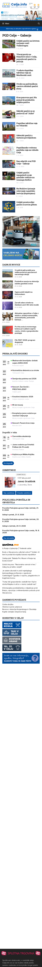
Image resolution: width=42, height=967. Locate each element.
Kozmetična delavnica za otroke (25, 370)
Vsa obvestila (9, 538)
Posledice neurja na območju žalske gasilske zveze (27, 282)
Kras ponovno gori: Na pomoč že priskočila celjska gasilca (26, 100)
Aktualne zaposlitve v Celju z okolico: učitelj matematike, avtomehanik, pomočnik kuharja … (27, 316)
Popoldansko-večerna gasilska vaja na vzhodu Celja (27, 150)
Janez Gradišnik (26, 481)
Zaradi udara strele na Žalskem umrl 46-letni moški (27, 304)
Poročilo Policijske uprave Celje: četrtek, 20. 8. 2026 (20, 520)
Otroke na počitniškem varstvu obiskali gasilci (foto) (27, 86)
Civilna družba (7, 604)
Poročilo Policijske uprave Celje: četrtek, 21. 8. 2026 (20, 509)
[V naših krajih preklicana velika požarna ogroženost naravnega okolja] (7, 273)
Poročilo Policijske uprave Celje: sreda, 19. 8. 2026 (21, 531)
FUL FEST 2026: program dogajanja (25, 341)
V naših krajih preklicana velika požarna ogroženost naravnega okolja (26, 272)
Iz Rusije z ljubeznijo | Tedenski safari (16, 548)
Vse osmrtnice (9, 493)
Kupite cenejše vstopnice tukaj (14, 612)
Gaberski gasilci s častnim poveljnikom (26, 136)
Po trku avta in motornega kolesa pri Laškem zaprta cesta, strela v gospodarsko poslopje (26, 330)
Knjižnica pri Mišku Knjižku (23, 454)
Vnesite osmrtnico (24, 493)
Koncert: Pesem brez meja (23, 423)
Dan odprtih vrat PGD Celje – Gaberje (26, 162)
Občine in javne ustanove (12, 607)
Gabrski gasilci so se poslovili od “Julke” (25, 112)
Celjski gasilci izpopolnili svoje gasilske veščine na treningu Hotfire (25, 176)
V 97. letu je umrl (24, 478)
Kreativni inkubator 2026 (22, 397)
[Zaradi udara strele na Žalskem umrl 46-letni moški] (7, 306)
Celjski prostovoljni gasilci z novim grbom (26, 203)
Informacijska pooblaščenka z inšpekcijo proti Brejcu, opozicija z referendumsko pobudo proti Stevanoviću (21, 590)
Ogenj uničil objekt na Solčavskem (23, 293)
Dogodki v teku (9, 432)
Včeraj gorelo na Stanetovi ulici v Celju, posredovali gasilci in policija (26, 58)
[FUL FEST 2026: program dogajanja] (7, 343)
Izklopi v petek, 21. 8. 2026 (13, 515)
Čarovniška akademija (21, 436)
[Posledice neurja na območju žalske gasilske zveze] (7, 284)
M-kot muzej (17, 405)
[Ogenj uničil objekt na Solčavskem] (7, 295)
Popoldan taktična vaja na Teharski (26, 124)
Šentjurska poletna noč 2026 (24, 379)
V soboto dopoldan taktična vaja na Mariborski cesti (24, 72)
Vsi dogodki (8, 463)
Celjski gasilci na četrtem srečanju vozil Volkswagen (27, 43)
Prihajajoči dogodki (15, 353)
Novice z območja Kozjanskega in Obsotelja (19, 609)
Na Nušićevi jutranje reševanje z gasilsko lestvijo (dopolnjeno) (25, 191)
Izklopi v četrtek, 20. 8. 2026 (14, 526)
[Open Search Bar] (39, 23)
